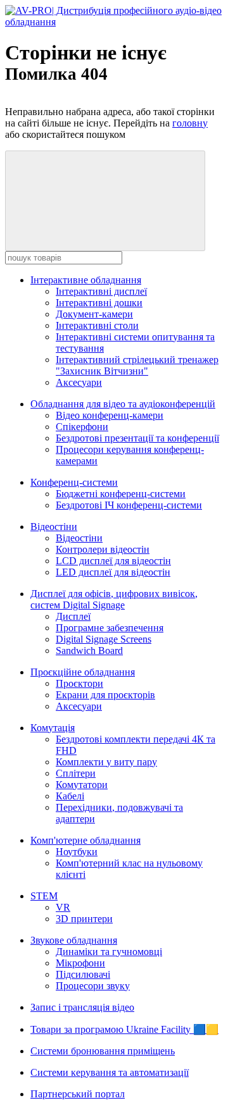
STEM (44, 896)
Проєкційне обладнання (82, 672)
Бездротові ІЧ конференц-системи (129, 505)
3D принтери (84, 918)
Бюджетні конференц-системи (121, 493)
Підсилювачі (83, 974)
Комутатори (82, 784)
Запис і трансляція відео (82, 1007)
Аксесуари (79, 382)
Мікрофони (80, 963)
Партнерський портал (77, 1093)
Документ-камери (94, 314)
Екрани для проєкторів (105, 694)
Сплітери (76, 773)
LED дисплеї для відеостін (113, 572)
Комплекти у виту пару (106, 761)
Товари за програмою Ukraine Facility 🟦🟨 (124, 1029)
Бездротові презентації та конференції (137, 438)
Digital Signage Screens (103, 639)
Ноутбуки (77, 851)
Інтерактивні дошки (99, 302)
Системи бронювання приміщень (102, 1050)
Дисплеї (73, 616)
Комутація (52, 727)
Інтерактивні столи (97, 325)
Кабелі (70, 796)
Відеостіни (53, 526)
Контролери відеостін (102, 549)
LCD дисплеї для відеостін (113, 560)
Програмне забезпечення (109, 627)
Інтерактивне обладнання (85, 279)
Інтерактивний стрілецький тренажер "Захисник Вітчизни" (137, 365)
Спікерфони (82, 426)
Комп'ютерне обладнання (85, 840)
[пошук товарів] (105, 201)
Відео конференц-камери (109, 415)
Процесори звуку (93, 985)
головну (190, 123)
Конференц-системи (74, 482)
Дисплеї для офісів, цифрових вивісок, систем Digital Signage (114, 599)
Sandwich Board (89, 650)
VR (63, 907)
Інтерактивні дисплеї (101, 291)
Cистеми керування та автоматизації (109, 1072)
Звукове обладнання (73, 940)
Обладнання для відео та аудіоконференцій (122, 403)
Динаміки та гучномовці (109, 951)
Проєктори (79, 683)
